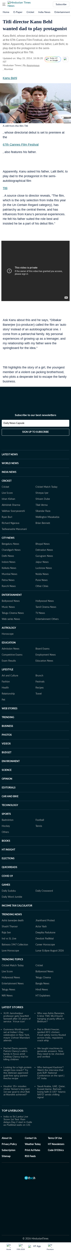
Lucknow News (44, 568)
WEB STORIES (9, 708)
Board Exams (42, 649)
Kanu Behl (10, 78)
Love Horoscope (10, 951)
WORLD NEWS (10, 463)
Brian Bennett (43, 523)
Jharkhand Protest (45, 920)
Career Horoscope (45, 945)
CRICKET (7, 481)
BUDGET (6, 752)
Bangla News (42, 983)
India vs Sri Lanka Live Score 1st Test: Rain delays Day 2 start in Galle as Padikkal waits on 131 (17, 1120)
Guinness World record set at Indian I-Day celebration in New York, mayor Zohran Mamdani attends (16, 1035)
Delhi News (8, 556)
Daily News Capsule (13, 423)
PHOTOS (7, 735)
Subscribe (61, 4)
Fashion (6, 682)
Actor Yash (41, 926)
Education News (44, 661)
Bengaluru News (10, 544)
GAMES (6, 885)
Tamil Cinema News (46, 607)
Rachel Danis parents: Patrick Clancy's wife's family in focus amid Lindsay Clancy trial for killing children (15, 1054)
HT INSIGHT (8, 850)
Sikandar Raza (43, 511)
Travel (39, 694)
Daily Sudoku (9, 891)
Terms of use (55, 1138)
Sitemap (6, 1156)
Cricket (30, 12)
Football (40, 820)
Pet (3, 700)
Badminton (7, 820)
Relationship (8, 694)
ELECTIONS (8, 858)
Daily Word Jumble (12, 897)
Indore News (8, 562)
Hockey (6, 826)
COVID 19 (7, 876)
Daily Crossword (44, 891)
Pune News (42, 580)
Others (5, 832)
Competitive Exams (12, 655)
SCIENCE (7, 770)
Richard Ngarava (10, 523)
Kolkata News (9, 568)
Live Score (7, 493)
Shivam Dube (43, 499)
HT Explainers (43, 996)
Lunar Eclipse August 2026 (50, 951)
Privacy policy (9, 1144)
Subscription (8, 1150)
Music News (8, 607)
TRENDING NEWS (12, 914)
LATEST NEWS (10, 454)
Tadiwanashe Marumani (14, 529)
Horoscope (7, 634)
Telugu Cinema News (13, 613)
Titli (5, 188)
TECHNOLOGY (10, 805)
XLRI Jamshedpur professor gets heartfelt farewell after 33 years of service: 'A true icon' (17, 1017)
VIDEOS (6, 744)
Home (6, 12)
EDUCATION (9, 643)
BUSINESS (7, 726)
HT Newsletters (56, 1144)
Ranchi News (9, 586)
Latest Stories (12, 1007)
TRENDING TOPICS (12, 959)
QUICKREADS (9, 867)
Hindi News (42, 990)
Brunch (39, 676)
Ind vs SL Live (9, 938)
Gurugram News (44, 556)
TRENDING (8, 717)
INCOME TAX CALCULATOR (17, 906)
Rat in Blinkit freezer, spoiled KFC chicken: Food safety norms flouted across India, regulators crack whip (51, 1035)
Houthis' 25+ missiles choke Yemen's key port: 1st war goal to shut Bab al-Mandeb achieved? (16, 1090)
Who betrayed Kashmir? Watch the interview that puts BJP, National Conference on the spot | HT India (50, 1073)
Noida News (42, 574)
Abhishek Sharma (11, 505)
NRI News (7, 996)
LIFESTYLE (7, 669)
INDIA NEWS (9, 472)
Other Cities (42, 586)
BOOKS (6, 841)
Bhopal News (43, 544)
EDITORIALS (9, 788)
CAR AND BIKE (10, 796)
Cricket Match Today (46, 487)
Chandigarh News (11, 550)
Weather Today (33, 1144)
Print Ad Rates (32, 1150)
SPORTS (6, 814)
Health (5, 688)
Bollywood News (11, 601)
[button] (4, 4)
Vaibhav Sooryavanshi (13, 511)
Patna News (8, 580)
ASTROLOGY (9, 628)
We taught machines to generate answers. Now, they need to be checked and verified (50, 1052)
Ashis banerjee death (13, 920)
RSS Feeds (30, 1156)
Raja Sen (6, 932)
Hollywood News (45, 601)
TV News (40, 613)
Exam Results (9, 661)
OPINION (7, 779)
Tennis (39, 826)
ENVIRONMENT (11, 761)
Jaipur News (42, 562)
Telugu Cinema (43, 977)
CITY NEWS (8, 538)
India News (44, 12)
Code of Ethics (56, 1150)
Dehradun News (44, 550)
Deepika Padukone (45, 932)
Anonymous (33, 65)
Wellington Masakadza (47, 517)
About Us (7, 1138)
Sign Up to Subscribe (35, 432)
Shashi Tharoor (10, 926)
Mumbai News (9, 574)
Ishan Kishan (8, 499)
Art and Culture (10, 676)
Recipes (40, 688)
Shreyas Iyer (42, 493)
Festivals (40, 682)
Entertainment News (13, 983)
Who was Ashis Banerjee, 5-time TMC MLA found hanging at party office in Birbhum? (51, 1017)
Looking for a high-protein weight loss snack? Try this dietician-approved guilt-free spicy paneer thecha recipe (17, 1073)
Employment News (46, 655)
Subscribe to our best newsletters (35, 415)
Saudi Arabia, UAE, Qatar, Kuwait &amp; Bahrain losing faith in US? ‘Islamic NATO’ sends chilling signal (51, 1092)
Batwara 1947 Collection (15, 945)
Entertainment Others (47, 619)
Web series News (11, 619)
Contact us (31, 1138)
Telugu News (8, 990)
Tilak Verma (42, 505)
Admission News (10, 649)
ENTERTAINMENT (12, 595)
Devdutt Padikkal (45, 938)
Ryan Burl (7, 517)
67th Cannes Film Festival (21, 144)
